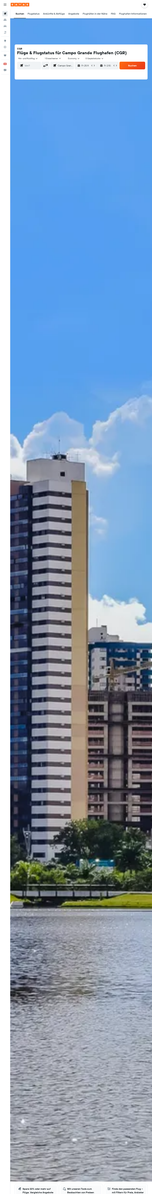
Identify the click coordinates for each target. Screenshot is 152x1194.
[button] (5, 4)
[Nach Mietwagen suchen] (5, 26)
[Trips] (5, 55)
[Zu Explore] (5, 41)
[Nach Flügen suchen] (5, 14)
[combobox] (74, 58)
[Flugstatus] (5, 47)
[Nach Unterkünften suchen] (5, 20)
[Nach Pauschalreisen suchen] (5, 32)
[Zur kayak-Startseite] (20, 4)
